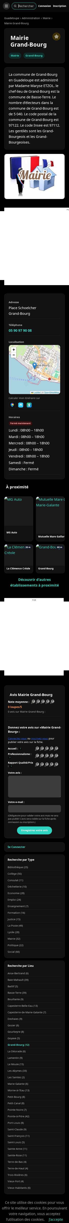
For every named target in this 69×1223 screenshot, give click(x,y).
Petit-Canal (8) (16, 1103)
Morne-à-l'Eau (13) (18, 1090)
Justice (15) (14, 919)
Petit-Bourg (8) (16, 1097)
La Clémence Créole (18, 568)
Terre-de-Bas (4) (17, 1162)
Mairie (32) (14, 938)
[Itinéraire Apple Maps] (29, 405)
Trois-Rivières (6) (17, 1175)
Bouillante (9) (15, 999)
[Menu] (6, 6)
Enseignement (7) (18, 906)
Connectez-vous (17, 738)
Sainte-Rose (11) (17, 1155)
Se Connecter (16, 847)
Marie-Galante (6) (18, 1083)
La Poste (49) (15, 925)
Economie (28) (16, 893)
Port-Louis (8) (16, 1122)
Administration (31, 18)
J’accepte (56, 1219)
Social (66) (14, 951)
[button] (34, 366)
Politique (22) (15, 945)
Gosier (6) (13, 1025)
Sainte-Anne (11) (17, 1148)
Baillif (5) (13, 986)
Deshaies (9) (15, 1018)
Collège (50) (15, 873)
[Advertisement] (34, 245)
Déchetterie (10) (17, 886)
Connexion (44, 6)
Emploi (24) (14, 899)
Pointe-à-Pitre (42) (18, 1116)
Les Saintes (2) (16, 1077)
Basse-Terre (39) (17, 992)
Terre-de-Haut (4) (18, 1168)
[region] (34, 369)
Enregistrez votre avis (34, 830)
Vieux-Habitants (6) (19, 1187)
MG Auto (12, 532)
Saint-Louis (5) (16, 1142)
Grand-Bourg (33, 55)
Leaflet (36, 392)
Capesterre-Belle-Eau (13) (23, 1005)
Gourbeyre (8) (16, 1031)
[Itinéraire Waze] (20, 405)
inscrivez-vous (39, 738)
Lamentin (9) (15, 1058)
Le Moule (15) (16, 1064)
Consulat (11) (15, 880)
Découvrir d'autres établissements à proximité (34, 582)
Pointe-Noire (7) (17, 1109)
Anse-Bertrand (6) (18, 973)
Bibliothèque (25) (18, 867)
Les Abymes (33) (17, 1070)
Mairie (46, 18)
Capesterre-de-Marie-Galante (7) (27, 1012)
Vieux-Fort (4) (16, 1181)
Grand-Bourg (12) (18, 1044)
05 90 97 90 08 (20, 330)
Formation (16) (16, 912)
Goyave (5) (14, 1038)
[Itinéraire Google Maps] (12, 405)
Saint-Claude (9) (17, 1129)
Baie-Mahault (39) (18, 979)
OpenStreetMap (51, 392)
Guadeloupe (11, 18)
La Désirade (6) (16, 1051)
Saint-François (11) (19, 1136)
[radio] (37, 748)
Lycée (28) (13, 932)
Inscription (59, 6)
